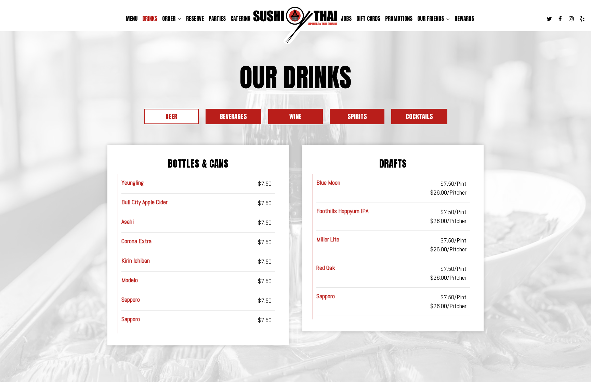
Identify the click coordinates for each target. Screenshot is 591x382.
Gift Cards (368, 18)
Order (169, 18)
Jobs (346, 18)
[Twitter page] (549, 18)
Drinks (149, 18)
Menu (131, 18)
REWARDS (464, 18)
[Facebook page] (560, 18)
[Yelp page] (582, 18)
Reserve (195, 18)
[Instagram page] (571, 18)
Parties (217, 18)
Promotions (398, 18)
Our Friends (431, 18)
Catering (240, 18)
